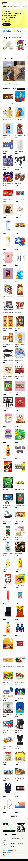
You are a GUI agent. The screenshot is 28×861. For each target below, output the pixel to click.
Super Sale (16, 6)
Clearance (23, 6)
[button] (8, 47)
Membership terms (6, 838)
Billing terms (5, 846)
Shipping (4, 840)
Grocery (10, 6)
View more (13, 816)
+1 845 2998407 (19, 838)
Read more (5, 24)
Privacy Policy (5, 844)
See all (23, 58)
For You (4, 6)
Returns (4, 842)
